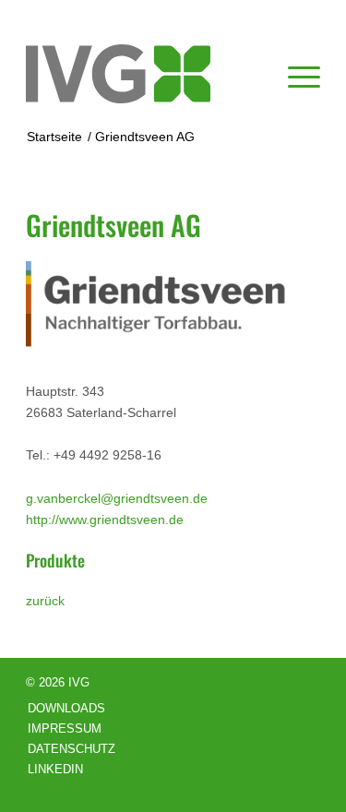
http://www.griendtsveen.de (105, 519)
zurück (45, 600)
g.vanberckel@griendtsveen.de (117, 498)
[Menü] (294, 74)
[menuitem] (294, 74)
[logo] (143, 74)
